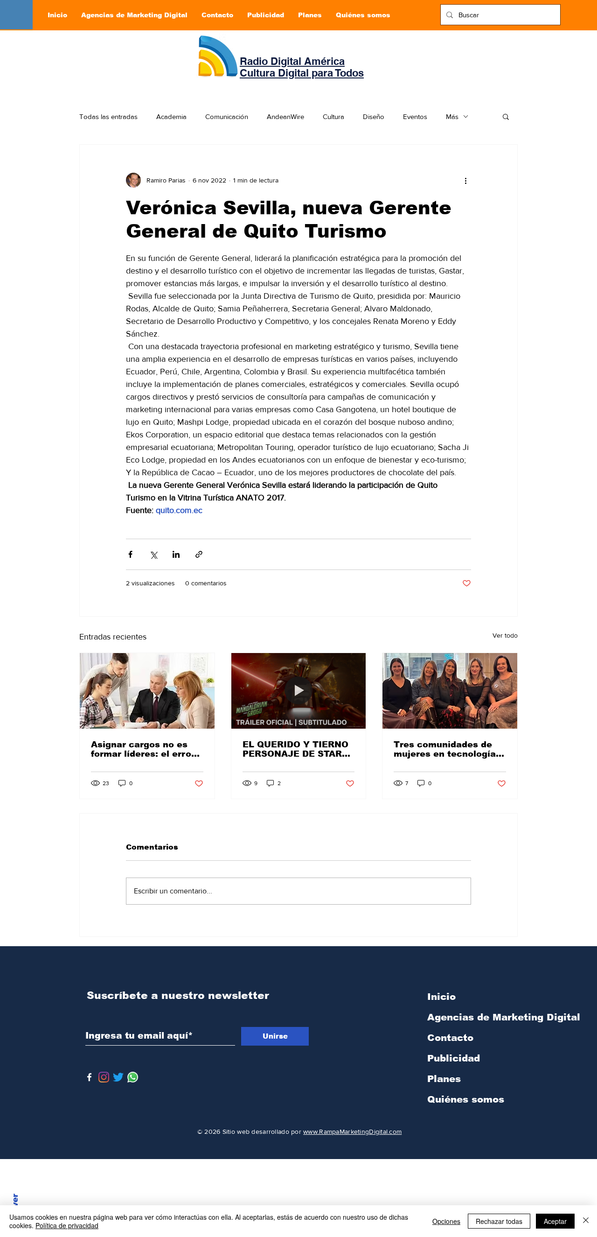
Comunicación (226, 116)
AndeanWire (285, 116)
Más (452, 116)
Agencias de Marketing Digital (476, 1017)
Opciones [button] (446, 1221)
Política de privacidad (66, 1225)
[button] (505, 116)
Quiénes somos (465, 1099)
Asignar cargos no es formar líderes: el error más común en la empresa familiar (143, 749)
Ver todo (505, 635)
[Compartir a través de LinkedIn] (176, 554)
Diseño (373, 116)
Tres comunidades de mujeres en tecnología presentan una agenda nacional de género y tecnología (445, 749)
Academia (171, 116)
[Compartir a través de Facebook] (130, 554)
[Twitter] (118, 1077)
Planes (444, 1079)
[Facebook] (89, 1077)
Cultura (333, 116)
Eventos (415, 116)
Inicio (441, 996)
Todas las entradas (108, 116)
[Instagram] (103, 1077)
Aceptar (555, 1221)
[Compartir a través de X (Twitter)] (153, 554)
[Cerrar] (585, 1221)
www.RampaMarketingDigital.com (352, 1131)
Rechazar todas (499, 1221)
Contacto (450, 1038)
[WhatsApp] (132, 1077)
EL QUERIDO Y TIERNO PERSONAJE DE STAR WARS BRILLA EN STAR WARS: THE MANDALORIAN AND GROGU (296, 749)
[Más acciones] (465, 180)
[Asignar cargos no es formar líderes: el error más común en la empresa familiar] (147, 691)
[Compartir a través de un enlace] (198, 554)
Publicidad (453, 1058)
